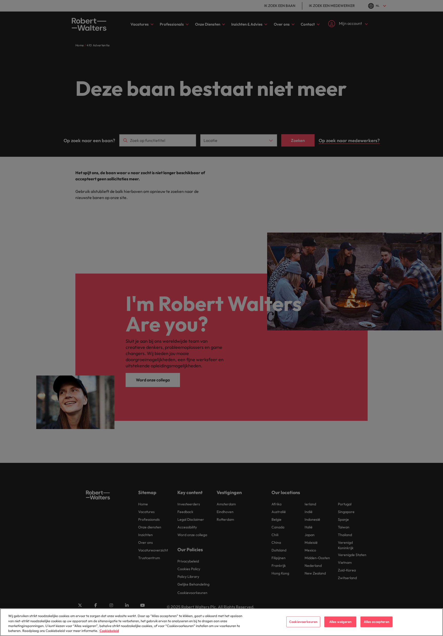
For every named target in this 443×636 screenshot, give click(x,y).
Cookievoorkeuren (303, 622)
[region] (221, 622)
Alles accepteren (376, 622)
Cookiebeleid (109, 631)
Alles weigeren (340, 622)
